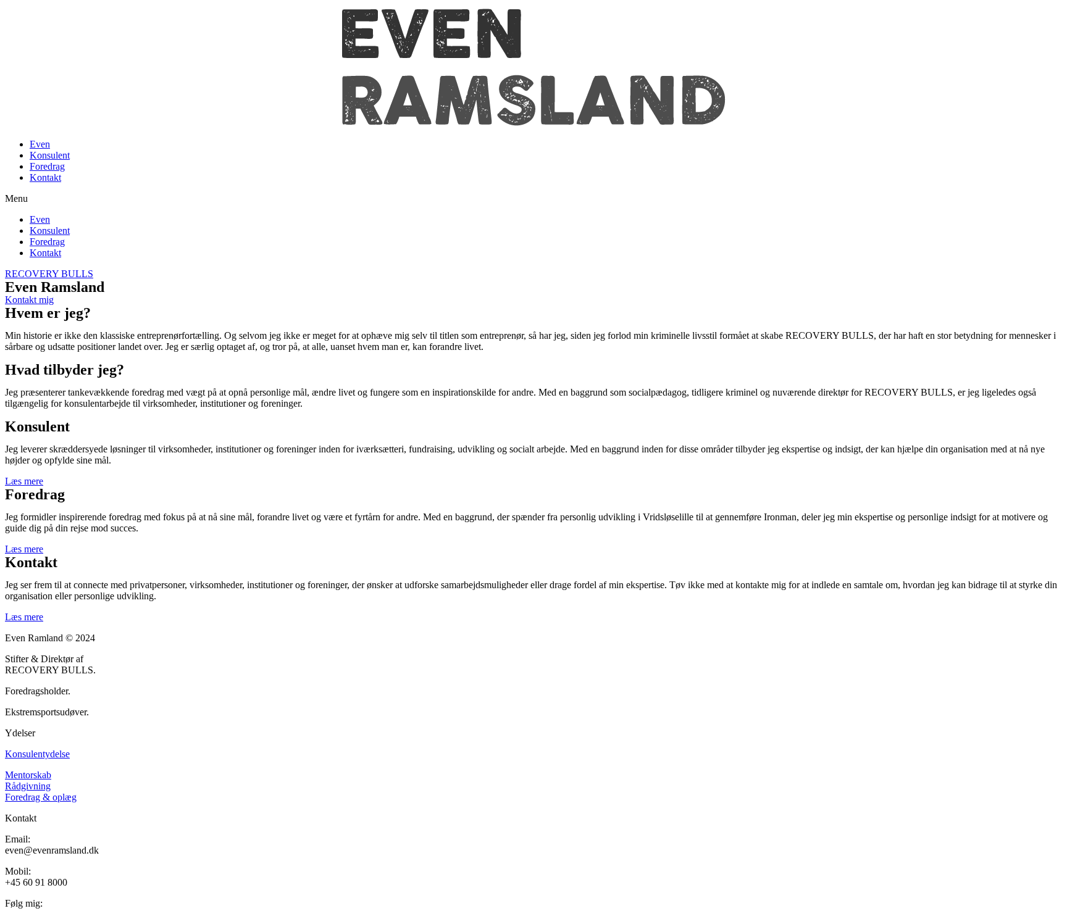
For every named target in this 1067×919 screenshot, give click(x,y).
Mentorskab (28, 775)
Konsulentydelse (37, 754)
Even (40, 144)
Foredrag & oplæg (41, 797)
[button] (533, 198)
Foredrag (47, 166)
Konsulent (50, 155)
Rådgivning (28, 786)
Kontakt (45, 177)
